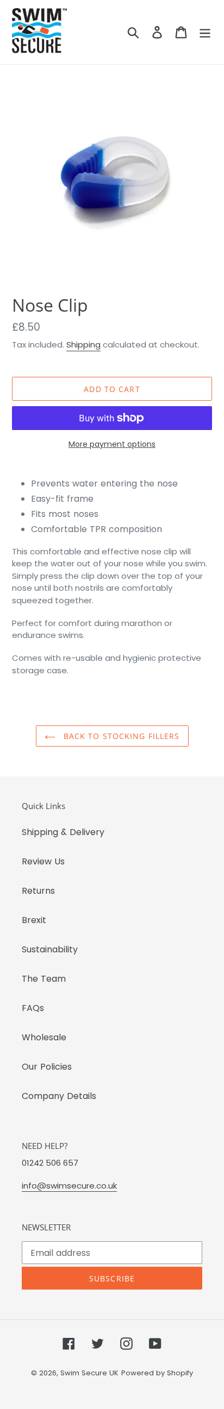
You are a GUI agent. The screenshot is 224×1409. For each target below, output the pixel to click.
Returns (38, 890)
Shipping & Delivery (63, 832)
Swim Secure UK (89, 1373)
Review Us (43, 861)
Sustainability (50, 949)
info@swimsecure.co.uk (69, 1185)
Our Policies (47, 1066)
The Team (44, 978)
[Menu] (205, 32)
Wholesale (44, 1037)
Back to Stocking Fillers (120, 736)
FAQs (33, 1008)
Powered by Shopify (157, 1373)
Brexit (34, 920)
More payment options (112, 444)
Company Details (59, 1096)
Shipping (83, 344)
